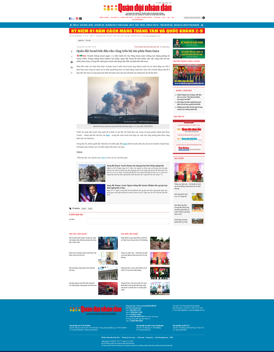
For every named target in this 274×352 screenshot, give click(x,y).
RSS (171, 337)
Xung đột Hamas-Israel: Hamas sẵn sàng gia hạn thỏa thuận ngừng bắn (135, 166)
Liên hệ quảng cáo (161, 337)
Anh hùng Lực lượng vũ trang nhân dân (186, 25)
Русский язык (137, 19)
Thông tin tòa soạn (128, 337)
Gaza (108, 135)
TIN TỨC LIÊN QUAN (78, 234)
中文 (164, 17)
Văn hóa (142, 25)
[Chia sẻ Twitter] (72, 57)
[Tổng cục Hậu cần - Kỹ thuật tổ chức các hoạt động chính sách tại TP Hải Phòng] (188, 172)
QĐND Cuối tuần (127, 17)
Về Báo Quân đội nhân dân (110, 337)
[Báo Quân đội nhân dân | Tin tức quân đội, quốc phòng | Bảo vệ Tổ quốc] (137, 8)
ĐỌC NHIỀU (179, 158)
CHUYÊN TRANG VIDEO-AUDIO (186, 61)
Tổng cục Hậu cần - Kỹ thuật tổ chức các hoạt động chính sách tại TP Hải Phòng (134, 255)
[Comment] (72, 62)
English (157, 17)
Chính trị (75, 25)
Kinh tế (131, 25)
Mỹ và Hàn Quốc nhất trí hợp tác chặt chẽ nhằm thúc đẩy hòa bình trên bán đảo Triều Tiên (82, 240)
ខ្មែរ (172, 17)
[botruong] (189, 43)
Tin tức (88, 40)
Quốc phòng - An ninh (86, 25)
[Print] (72, 67)
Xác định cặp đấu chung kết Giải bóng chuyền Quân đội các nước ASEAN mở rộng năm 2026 (182, 209)
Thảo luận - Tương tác (145, 337)
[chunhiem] (189, 53)
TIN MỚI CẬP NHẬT (129, 234)
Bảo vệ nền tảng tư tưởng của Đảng (116, 25)
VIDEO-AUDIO (104, 17)
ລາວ (168, 17)
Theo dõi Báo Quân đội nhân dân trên (146, 47)
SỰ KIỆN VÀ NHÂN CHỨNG (143, 17)
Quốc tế (80, 40)
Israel (125, 144)
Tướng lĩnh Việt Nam (166, 25)
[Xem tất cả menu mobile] (202, 25)
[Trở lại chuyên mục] (72, 73)
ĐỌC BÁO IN (115, 17)
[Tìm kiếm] (203, 17)
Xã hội (137, 25)
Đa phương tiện (99, 25)
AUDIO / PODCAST (184, 90)
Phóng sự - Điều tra (152, 25)
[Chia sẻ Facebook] (72, 51)
